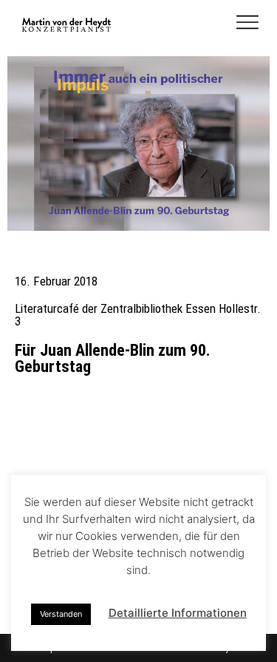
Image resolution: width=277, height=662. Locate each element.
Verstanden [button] (61, 614)
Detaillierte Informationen (178, 613)
